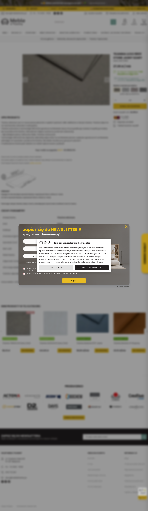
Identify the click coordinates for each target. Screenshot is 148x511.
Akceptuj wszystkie (91, 268)
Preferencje (56, 268)
